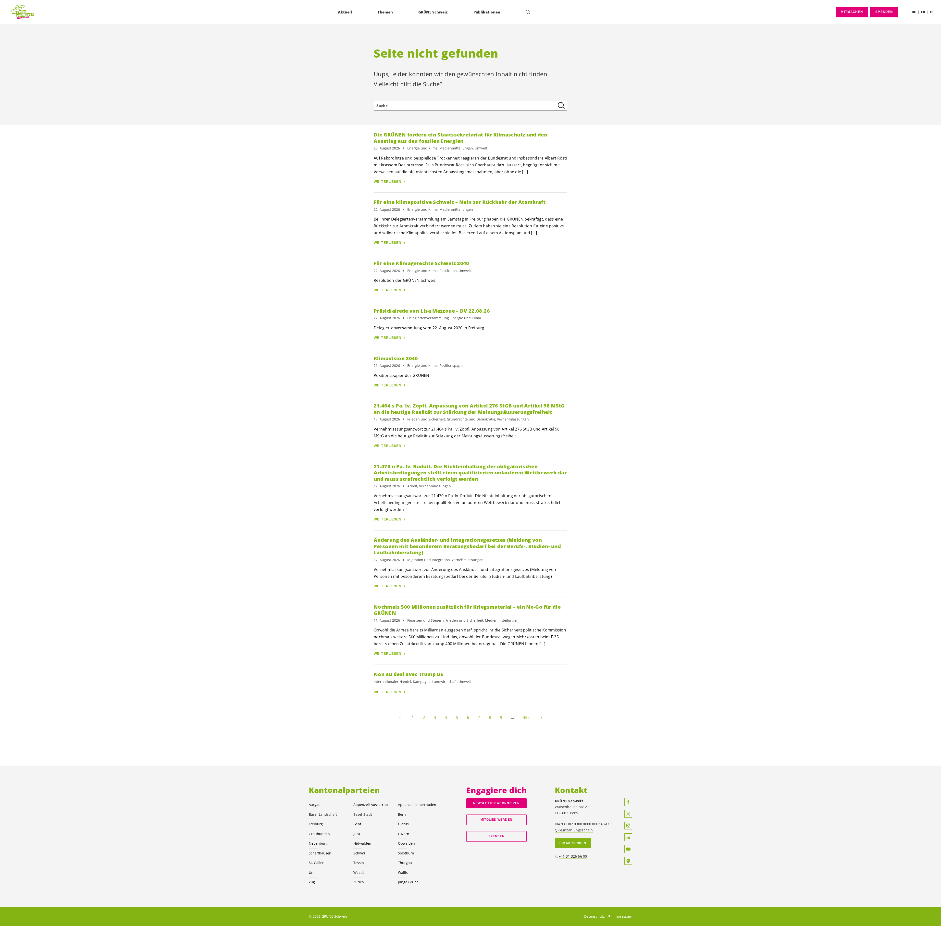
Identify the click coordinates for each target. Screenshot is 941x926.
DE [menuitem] (914, 12)
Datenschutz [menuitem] (594, 916)
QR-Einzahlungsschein (574, 830)
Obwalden (406, 843)
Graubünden (319, 833)
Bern (402, 814)
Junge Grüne (408, 882)
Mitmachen (852, 12)
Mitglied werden (496, 819)
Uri (311, 872)
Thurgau (405, 862)
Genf (357, 824)
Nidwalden (362, 843)
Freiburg (316, 824)
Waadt (358, 872)
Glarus (403, 824)
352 (526, 717)
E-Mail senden (572, 843)
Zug (312, 882)
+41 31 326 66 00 (573, 856)
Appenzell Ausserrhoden (372, 804)
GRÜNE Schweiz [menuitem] (433, 12)
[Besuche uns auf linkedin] (628, 837)
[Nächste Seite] (541, 717)
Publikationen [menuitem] (486, 12)
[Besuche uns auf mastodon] (628, 861)
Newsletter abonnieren (496, 803)
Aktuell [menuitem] (345, 12)
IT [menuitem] (931, 12)
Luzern (403, 833)
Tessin (358, 862)
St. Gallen (316, 862)
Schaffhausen (320, 853)
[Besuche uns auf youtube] (628, 849)
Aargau (315, 804)
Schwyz (359, 853)
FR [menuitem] (923, 12)
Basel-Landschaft (323, 814)
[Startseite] (22, 12)
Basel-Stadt (362, 814)
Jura (356, 833)
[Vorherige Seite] (400, 717)
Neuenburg (318, 843)
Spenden (884, 12)
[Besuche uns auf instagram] (628, 825)
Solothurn (406, 853)
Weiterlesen (388, 182)
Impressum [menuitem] (623, 916)
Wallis (403, 872)
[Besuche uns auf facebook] (628, 802)
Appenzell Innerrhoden (417, 804)
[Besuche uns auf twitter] (628, 814)
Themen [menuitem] (385, 12)
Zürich (358, 882)
